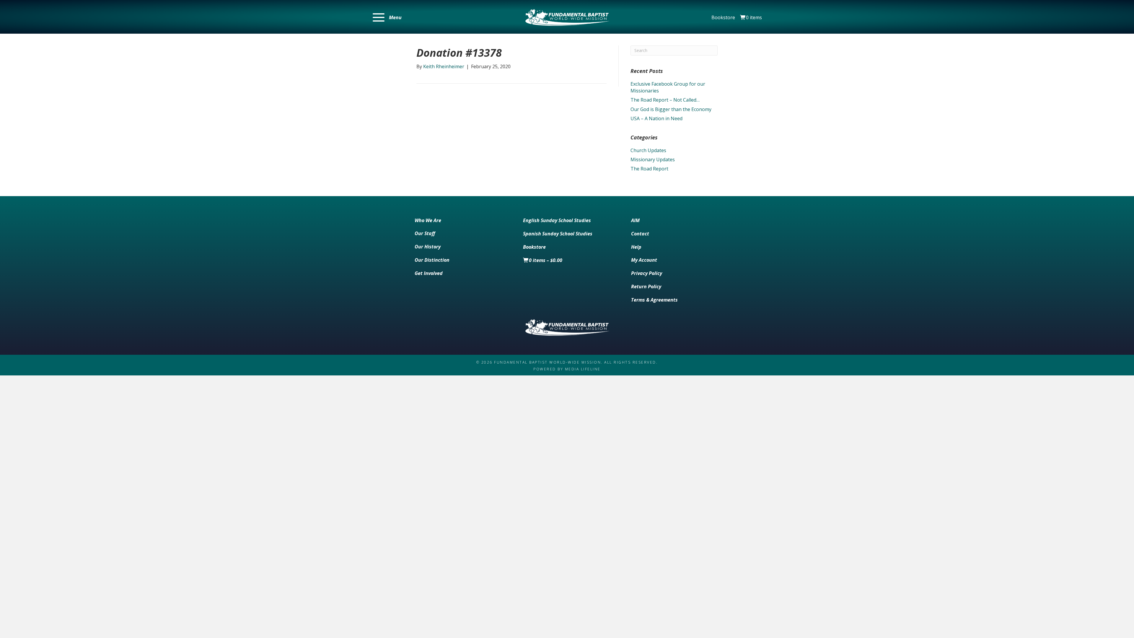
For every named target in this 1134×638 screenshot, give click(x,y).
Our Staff (425, 233)
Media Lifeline (583, 369)
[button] (387, 17)
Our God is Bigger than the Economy (670, 109)
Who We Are (428, 220)
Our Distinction (432, 260)
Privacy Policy (646, 273)
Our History (428, 246)
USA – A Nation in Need (656, 118)
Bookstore (723, 17)
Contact (640, 233)
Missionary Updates (652, 159)
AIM (635, 220)
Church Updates (648, 150)
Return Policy (646, 286)
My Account (644, 260)
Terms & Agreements (654, 300)
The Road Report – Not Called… (665, 100)
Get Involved (429, 273)
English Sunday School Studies (557, 220)
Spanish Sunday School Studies (557, 233)
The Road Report (649, 168)
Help (636, 247)
